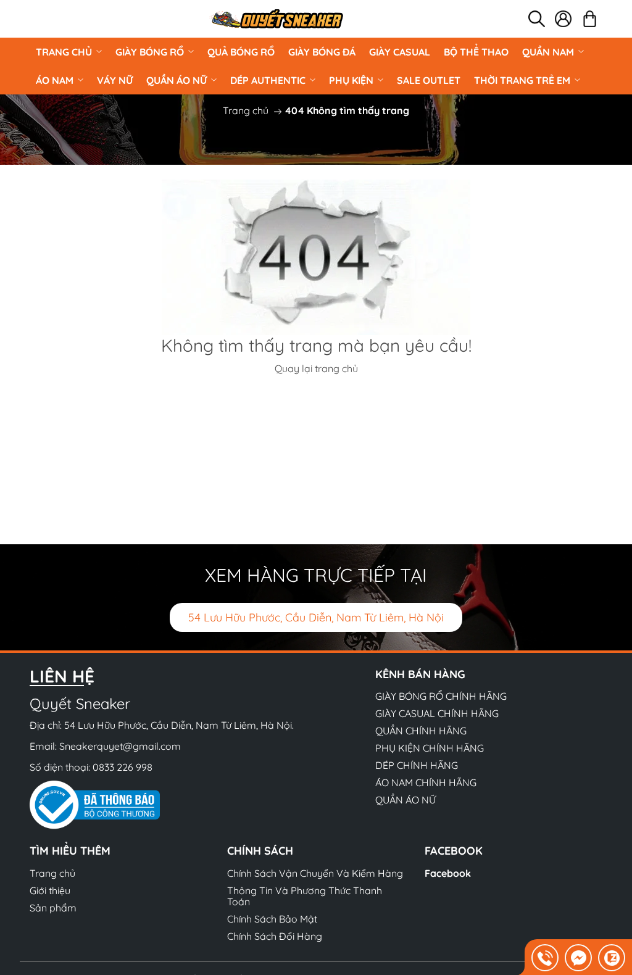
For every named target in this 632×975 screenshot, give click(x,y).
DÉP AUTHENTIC (268, 80)
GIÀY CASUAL (399, 52)
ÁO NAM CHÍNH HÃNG (425, 782)
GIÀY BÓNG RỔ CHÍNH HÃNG (441, 696)
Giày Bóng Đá (322, 52)
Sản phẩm (53, 908)
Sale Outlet (428, 80)
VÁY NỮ (115, 80)
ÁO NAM (54, 80)
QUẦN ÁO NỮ (176, 80)
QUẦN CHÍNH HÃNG (421, 730)
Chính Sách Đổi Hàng (274, 936)
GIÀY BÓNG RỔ (149, 52)
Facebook (448, 873)
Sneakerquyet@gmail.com (120, 746)
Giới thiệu (50, 890)
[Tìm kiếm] (536, 19)
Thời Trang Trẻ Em (522, 80)
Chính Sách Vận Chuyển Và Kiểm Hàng (315, 873)
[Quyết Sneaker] (276, 19)
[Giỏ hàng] (589, 19)
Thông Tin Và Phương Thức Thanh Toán (304, 896)
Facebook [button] (454, 851)
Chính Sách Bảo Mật (272, 919)
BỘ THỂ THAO (476, 52)
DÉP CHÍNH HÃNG (416, 765)
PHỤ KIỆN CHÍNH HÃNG (429, 748)
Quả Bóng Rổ (241, 52)
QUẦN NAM (548, 52)
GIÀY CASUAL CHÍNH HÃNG (437, 713)
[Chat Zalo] (611, 957)
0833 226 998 (122, 767)
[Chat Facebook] (578, 957)
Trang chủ (64, 52)
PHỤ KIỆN (351, 80)
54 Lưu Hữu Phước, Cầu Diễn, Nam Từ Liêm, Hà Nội (316, 617)
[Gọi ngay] (545, 957)
